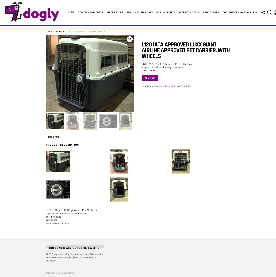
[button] (130, 39)
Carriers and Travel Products (177, 86)
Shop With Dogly (188, 12)
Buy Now (150, 78)
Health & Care (144, 12)
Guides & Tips (115, 12)
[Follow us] (263, 12)
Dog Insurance (165, 12)
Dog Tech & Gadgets (90, 12)
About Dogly (211, 12)
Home (71, 12)
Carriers (158, 86)
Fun (129, 12)
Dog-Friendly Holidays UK (239, 12)
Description (54, 137)
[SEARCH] (269, 12)
